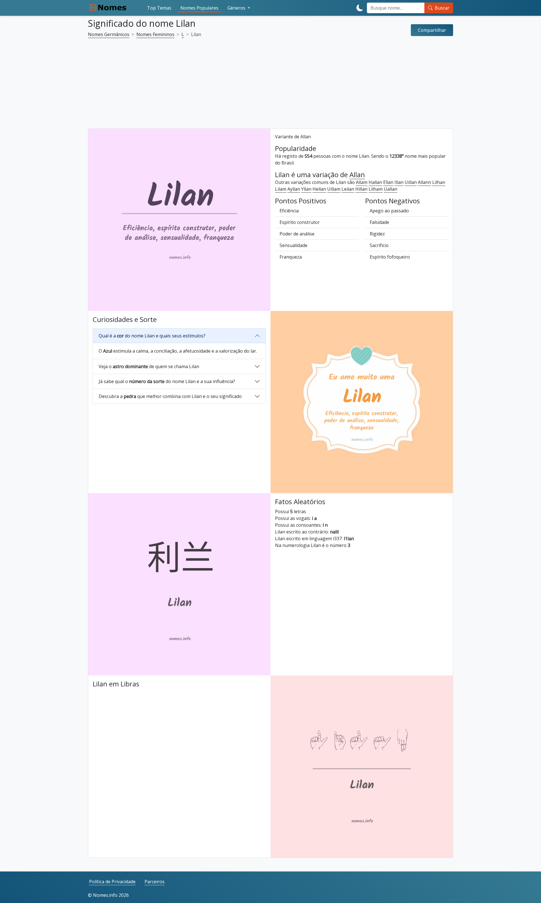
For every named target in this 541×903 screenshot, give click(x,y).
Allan (357, 175)
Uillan (411, 182)
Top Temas (159, 8)
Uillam (333, 189)
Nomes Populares (199, 8)
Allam (361, 182)
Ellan (388, 182)
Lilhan (438, 182)
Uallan (390, 189)
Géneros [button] (237, 8)
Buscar (442, 8)
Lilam (280, 189)
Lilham (376, 189)
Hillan (361, 189)
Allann (424, 182)
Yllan (306, 189)
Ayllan (293, 189)
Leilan (348, 189)
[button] (432, 30)
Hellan (319, 189)
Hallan (375, 182)
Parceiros (155, 881)
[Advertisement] (270, 86)
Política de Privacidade (112, 881)
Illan (398, 182)
